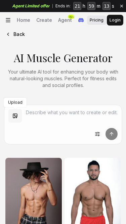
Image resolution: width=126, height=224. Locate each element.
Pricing (96, 20)
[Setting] (97, 134)
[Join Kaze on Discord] (81, 20)
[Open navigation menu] (8, 20)
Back (19, 34)
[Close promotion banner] (122, 6)
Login (115, 20)
